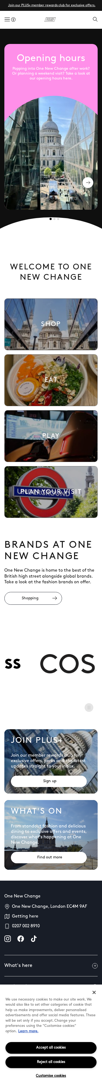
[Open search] (95, 20)
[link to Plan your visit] (51, 492)
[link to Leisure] (51, 436)
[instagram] (7, 938)
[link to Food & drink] (51, 380)
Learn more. (28, 1031)
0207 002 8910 (26, 926)
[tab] (50, 219)
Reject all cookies (51, 1062)
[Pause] (89, 707)
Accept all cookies (51, 1047)
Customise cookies (51, 1076)
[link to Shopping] (51, 324)
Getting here (25, 916)
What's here (18, 965)
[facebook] (20, 938)
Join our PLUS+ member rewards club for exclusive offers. (51, 5)
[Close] (94, 992)
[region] (51, 1035)
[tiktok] (33, 938)
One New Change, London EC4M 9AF (49, 907)
